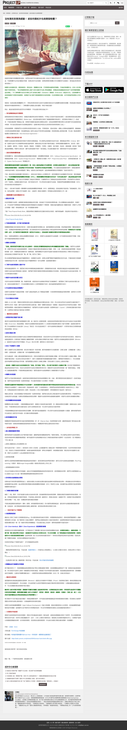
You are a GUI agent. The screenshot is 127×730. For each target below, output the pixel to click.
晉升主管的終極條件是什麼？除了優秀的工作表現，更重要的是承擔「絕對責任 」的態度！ (33, 681)
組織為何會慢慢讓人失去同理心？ (102, 108)
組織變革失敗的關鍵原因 (99, 209)
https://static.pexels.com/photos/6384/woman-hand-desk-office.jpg (32, 638)
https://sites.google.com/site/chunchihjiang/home (26, 694)
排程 (98, 197)
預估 (94, 191)
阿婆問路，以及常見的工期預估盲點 (102, 122)
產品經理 (100, 161)
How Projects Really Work (14, 219)
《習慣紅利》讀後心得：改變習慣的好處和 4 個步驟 (107, 159)
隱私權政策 (64, 722)
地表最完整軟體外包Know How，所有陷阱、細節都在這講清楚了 (31, 634)
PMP (94, 117)
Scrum (95, 217)
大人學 (52, 722)
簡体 (121, 7)
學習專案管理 (96, 130)
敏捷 (99, 217)
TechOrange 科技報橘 (18, 630)
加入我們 (77, 722)
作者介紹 (19, 7)
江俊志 (16, 26)
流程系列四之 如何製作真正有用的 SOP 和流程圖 (106, 102)
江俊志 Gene (13, 627)
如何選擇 (7, 23)
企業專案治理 (14, 13)
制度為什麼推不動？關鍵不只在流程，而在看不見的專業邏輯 (24, 670)
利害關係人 (12, 23)
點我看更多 (43, 684)
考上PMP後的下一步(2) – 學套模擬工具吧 (104, 195)
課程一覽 (26, 7)
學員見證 (48, 7)
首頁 (5, 7)
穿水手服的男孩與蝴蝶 (46, 560)
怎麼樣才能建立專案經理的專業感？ (102, 202)
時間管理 (95, 154)
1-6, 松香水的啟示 (98, 188)
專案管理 (11, 7)
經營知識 (101, 177)
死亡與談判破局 (11, 673)
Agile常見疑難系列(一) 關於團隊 (102, 215)
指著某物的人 (32, 550)
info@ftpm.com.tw (83, 725)
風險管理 (95, 170)
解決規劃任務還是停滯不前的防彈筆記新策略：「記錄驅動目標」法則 (107, 151)
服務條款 (71, 722)
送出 (117, 23)
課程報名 (34, 7)
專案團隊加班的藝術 (98, 174)
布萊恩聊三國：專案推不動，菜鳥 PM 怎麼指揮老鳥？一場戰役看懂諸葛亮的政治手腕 (31, 676)
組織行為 (95, 110)
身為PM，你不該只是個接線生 (101, 115)
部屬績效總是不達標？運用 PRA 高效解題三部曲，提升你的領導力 (26, 678)
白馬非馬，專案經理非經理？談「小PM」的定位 (106, 128)
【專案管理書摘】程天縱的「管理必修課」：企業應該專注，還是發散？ (107, 166)
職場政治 (95, 146)
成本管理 (95, 177)
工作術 (94, 161)
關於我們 (41, 7)
